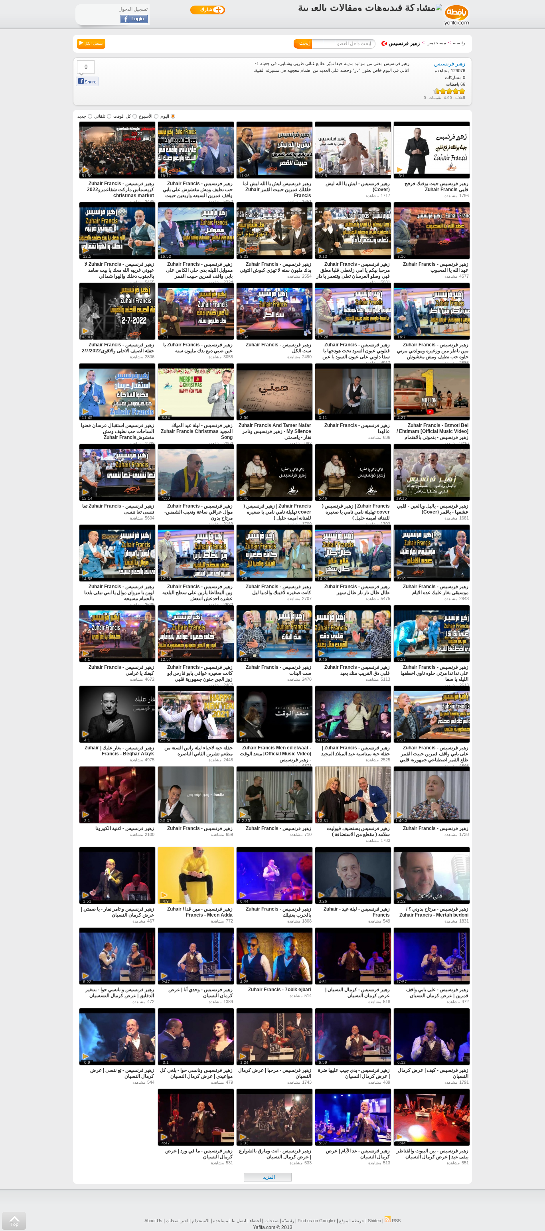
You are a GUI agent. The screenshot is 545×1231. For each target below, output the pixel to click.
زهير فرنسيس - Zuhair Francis (435, 828)
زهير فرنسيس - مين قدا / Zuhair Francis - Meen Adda (200, 912)
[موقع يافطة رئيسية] (456, 26)
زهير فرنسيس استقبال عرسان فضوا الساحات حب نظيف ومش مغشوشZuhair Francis (117, 431)
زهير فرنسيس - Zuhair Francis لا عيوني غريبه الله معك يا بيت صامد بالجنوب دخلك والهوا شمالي (119, 270)
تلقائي (99, 116)
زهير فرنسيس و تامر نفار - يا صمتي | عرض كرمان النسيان (117, 912)
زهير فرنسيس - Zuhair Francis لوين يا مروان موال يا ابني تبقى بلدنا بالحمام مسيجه (119, 592)
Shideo (374, 1220)
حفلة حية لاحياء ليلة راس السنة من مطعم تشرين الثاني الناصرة (198, 751)
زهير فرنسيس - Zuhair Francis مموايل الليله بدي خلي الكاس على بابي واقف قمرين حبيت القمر (199, 270)
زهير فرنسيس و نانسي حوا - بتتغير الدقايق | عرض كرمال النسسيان (119, 992)
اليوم (164, 116)
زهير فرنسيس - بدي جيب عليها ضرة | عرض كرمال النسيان (354, 1073)
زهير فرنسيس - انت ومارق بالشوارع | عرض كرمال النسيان (275, 1154)
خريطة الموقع (351, 1220)
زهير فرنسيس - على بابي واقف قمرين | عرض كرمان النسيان (437, 992)
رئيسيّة (288, 1220)
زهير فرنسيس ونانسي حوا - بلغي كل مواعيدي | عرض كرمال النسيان (196, 1073)
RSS (396, 1220)
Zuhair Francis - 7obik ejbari (279, 989)
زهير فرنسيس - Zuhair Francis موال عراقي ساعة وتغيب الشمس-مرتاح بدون (198, 512)
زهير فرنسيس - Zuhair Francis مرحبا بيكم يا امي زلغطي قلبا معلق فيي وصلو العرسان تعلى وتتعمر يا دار (353, 270)
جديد (81, 116)
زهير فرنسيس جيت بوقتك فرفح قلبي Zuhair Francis (436, 186)
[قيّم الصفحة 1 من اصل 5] (462, 91)
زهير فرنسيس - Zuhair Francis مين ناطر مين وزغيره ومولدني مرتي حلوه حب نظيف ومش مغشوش (432, 351)
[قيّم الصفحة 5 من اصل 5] (438, 91)
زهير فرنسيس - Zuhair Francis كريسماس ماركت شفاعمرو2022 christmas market (120, 189)
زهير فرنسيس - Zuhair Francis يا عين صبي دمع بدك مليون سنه (198, 348)
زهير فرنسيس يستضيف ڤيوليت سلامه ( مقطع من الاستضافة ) (358, 831)
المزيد (269, 1177)
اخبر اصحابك (177, 1220)
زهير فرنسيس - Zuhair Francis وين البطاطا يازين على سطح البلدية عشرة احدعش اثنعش (197, 592)
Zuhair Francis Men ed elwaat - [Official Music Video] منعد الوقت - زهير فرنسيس (275, 754)
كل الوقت (122, 116)
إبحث (304, 43)
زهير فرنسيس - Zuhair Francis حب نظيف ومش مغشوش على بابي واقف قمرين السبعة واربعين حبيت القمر (198, 192)
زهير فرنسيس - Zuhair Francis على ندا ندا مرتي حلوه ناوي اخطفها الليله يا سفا (434, 673)
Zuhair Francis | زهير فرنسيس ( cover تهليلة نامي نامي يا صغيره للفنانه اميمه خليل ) (356, 512)
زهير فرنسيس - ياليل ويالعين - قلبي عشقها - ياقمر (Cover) (432, 509)
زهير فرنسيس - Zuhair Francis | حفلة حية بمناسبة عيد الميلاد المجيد (355, 751)
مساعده (220, 1220)
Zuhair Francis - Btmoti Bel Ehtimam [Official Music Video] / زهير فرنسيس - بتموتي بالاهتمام (432, 431)
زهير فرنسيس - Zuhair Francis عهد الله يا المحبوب (435, 267)
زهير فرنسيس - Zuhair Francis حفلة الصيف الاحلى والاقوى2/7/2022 (118, 348)
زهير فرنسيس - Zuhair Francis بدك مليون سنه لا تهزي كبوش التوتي (275, 267)
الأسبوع (145, 116)
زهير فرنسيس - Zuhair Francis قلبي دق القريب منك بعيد (357, 670)
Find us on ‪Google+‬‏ (317, 1220)
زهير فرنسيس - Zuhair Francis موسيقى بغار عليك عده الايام (435, 589)
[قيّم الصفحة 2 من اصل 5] (455, 91)
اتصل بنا (239, 1220)
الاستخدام (200, 1220)
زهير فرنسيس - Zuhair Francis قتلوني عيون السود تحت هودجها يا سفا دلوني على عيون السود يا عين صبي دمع (356, 354)
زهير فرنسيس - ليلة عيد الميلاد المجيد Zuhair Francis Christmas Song (197, 431)
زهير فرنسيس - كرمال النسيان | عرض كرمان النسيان (357, 992)
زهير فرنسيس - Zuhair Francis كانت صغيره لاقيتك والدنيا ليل (278, 589)
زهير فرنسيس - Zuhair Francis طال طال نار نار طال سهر (357, 589)
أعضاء (255, 1220)
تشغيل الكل (93, 43)
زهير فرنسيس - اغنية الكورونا (124, 828)
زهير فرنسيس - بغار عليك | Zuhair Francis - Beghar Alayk (119, 751)
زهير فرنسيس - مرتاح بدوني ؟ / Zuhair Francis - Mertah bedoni (433, 912)
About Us (153, 1220)
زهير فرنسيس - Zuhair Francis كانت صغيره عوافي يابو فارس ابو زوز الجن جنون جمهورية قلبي (200, 673)
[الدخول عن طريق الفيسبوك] (134, 21)
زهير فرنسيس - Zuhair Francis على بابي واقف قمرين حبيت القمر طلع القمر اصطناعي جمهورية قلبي (434, 754)
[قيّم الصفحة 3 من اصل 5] (449, 91)
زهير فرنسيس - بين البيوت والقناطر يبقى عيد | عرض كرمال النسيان (432, 1154)
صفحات (271, 1220)
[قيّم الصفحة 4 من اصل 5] (443, 91)
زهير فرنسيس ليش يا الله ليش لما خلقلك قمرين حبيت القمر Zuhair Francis (277, 189)
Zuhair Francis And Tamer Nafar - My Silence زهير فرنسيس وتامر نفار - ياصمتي (275, 431)
